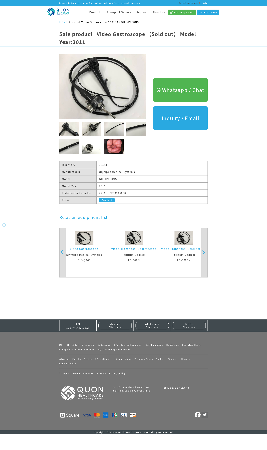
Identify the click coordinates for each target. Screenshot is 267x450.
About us (159, 12)
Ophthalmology (154, 344)
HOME (63, 22)
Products (95, 12)
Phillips (160, 359)
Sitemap (101, 373)
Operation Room (191, 344)
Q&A (205, 3)
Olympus (64, 359)
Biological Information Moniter (76, 349)
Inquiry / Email (180, 118)
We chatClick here (115, 325)
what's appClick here (152, 325)
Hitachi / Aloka (123, 359)
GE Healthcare (103, 359)
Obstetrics (172, 344)
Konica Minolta (67, 363)
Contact (107, 200)
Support (142, 12)
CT (67, 344)
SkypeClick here (189, 325)
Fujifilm (76, 359)
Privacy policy (117, 373)
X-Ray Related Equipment (128, 344)
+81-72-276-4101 (78, 328)
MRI (61, 344)
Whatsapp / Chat (183, 89)
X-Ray (75, 344)
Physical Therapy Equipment (114, 349)
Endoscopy (104, 344)
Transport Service (119, 12)
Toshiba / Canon (144, 359)
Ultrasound (88, 344)
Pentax (88, 359)
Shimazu (185, 359)
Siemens (173, 359)
